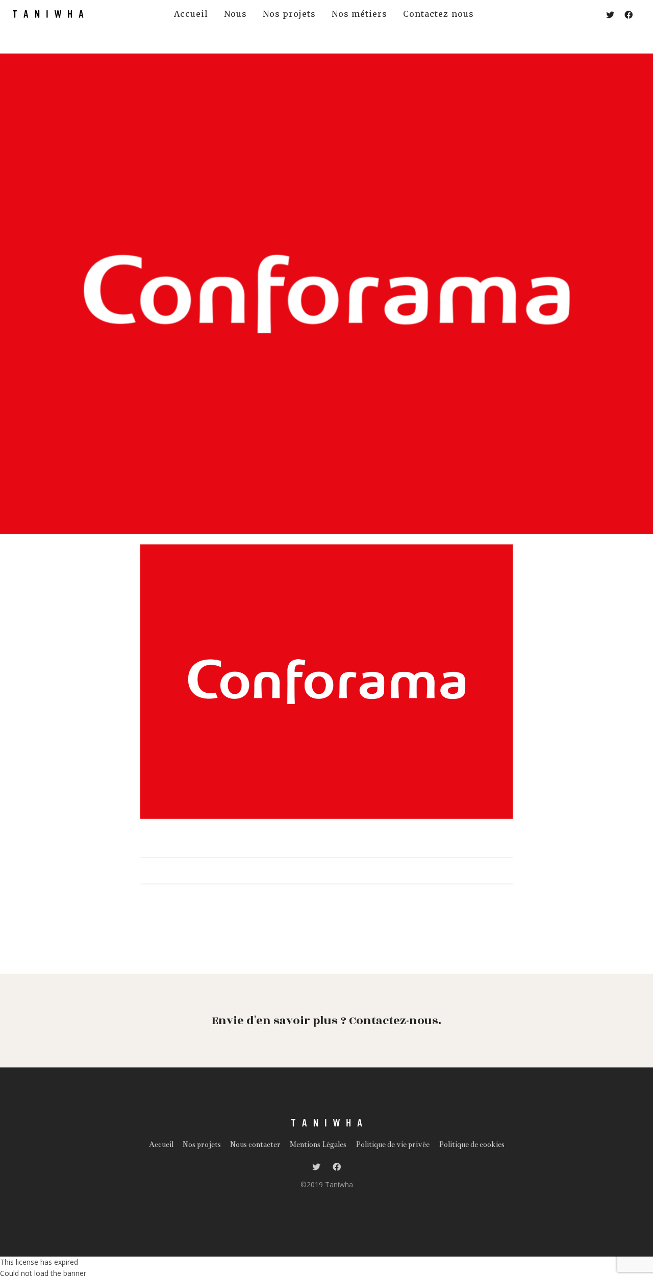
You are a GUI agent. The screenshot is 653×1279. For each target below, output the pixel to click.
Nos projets (202, 1144)
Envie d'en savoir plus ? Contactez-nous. (326, 1020)
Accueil (161, 1144)
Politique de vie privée (393, 1144)
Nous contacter (255, 1144)
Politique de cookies (472, 1144)
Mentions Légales (318, 1144)
